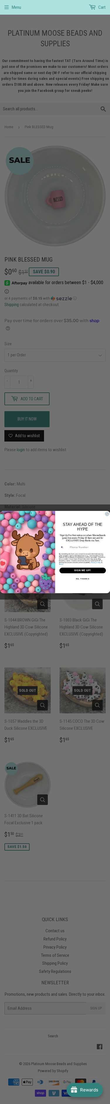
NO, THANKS (82, 579)
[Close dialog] (107, 514)
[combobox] (63, 547)
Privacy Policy (96, 562)
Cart (101, 7)
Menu (16, 7)
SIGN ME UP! (82, 570)
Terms (61, 564)
